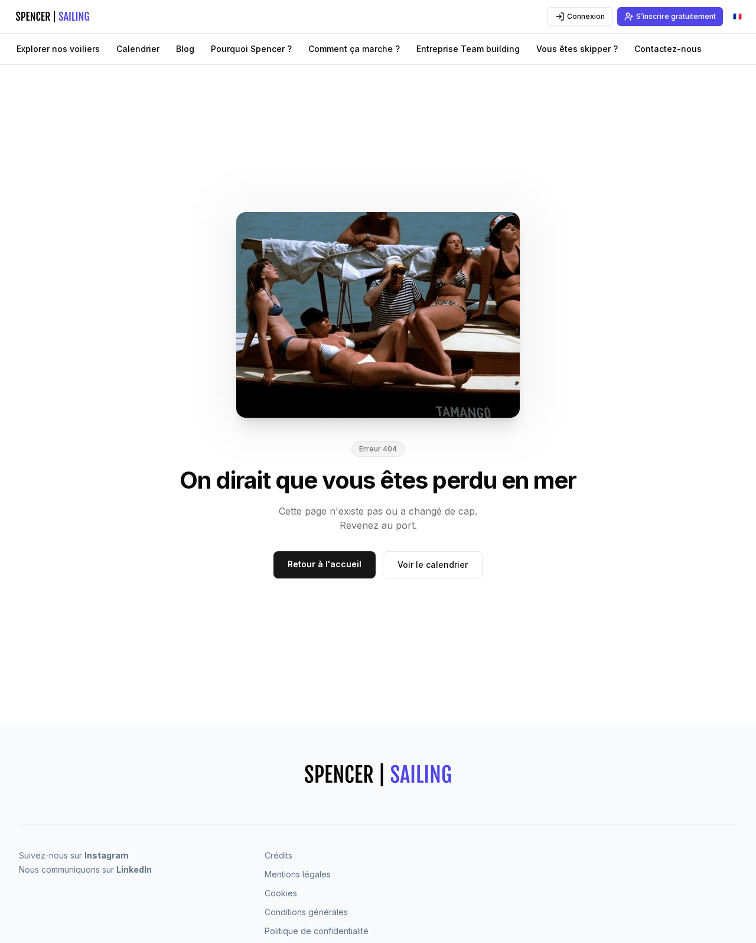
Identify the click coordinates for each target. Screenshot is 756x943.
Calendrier (137, 49)
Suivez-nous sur (74, 855)
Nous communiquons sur (85, 869)
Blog (185, 49)
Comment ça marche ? (354, 49)
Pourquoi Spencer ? (251, 49)
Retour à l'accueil (324, 564)
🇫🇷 (740, 18)
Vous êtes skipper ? (577, 49)
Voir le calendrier (432, 565)
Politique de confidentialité (317, 931)
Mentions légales (298, 874)
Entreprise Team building (468, 49)
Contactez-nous (668, 49)
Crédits (278, 855)
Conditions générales (306, 912)
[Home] (66, 16)
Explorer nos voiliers (58, 49)
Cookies (281, 893)
